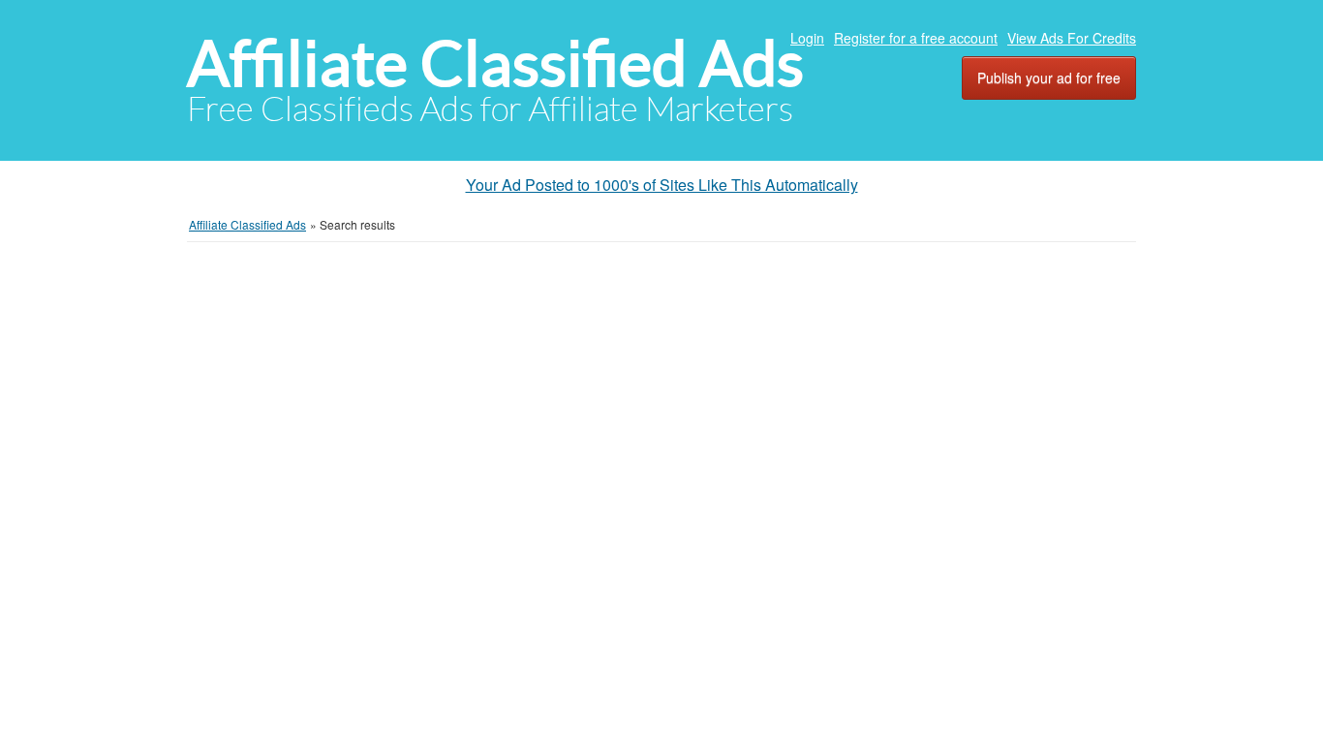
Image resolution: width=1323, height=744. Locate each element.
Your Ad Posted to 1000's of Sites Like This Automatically (662, 184)
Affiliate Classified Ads (495, 63)
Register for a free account (916, 37)
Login (807, 37)
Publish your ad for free (1049, 77)
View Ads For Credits (1071, 37)
